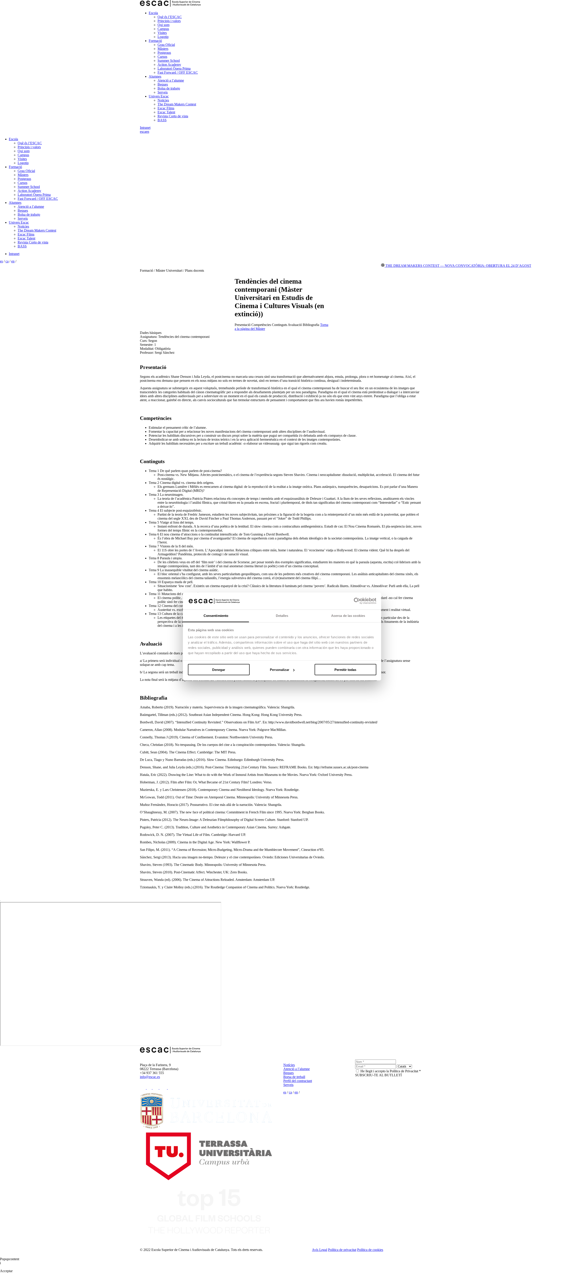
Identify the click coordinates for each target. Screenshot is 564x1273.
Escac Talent (166, 112)
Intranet (145, 127)
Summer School (169, 60)
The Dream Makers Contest (177, 104)
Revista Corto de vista (173, 116)
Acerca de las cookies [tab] (348, 615)
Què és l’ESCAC (170, 17)
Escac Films (166, 108)
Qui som (163, 25)
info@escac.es (150, 1077)
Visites (162, 33)
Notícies (289, 1065)
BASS (162, 120)
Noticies (163, 100)
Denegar (218, 670)
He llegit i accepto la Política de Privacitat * (390, 1071)
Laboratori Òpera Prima (174, 68)
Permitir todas (345, 670)
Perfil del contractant (297, 1081)
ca (144, 131)
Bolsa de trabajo (169, 88)
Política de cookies (370, 1250)
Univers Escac (159, 96)
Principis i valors (169, 21)
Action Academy (169, 64)
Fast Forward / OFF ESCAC (178, 72)
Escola (153, 13)
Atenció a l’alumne (171, 80)
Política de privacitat (342, 1250)
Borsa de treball (294, 1077)
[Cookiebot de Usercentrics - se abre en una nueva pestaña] (357, 601)
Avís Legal (319, 1250)
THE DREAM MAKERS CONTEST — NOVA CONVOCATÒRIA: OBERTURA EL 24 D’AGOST (429, 266)
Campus (163, 29)
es (141, 131)
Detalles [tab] (282, 615)
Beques (163, 84)
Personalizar (279, 670)
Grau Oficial (166, 45)
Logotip (163, 37)
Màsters (163, 49)
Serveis (163, 92)
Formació (155, 41)
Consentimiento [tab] (216, 615)
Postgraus (164, 52)
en (147, 131)
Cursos (162, 56)
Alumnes (155, 76)
